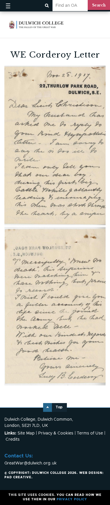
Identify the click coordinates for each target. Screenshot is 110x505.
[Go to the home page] (36, 24)
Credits (13, 439)
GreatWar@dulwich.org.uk (30, 463)
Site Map (26, 433)
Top (59, 407)
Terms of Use (90, 433)
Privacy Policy (72, 499)
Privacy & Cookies (55, 433)
